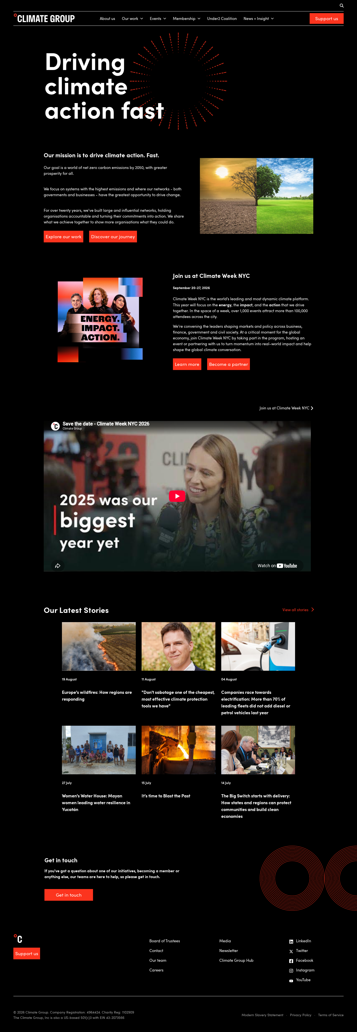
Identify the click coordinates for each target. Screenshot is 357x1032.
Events (155, 18)
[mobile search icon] (342, 6)
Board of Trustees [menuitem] (164, 941)
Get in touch (69, 894)
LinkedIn (303, 941)
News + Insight (256, 18)
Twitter (302, 950)
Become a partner (228, 364)
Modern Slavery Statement (262, 1015)
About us (107, 18)
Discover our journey (113, 236)
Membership (184, 18)
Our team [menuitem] (157, 960)
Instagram (305, 970)
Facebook (304, 960)
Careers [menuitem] (156, 970)
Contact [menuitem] (156, 950)
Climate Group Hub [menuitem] (236, 960)
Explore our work (63, 236)
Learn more (187, 364)
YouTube (303, 979)
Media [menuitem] (225, 941)
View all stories (295, 610)
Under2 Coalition (222, 18)
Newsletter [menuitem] (228, 950)
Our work (130, 18)
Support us (326, 18)
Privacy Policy (300, 1015)
